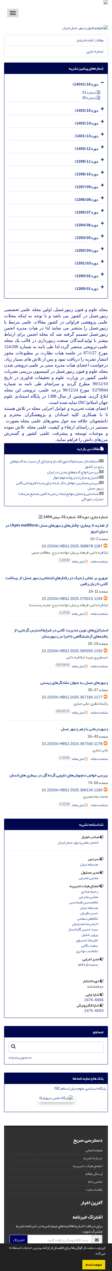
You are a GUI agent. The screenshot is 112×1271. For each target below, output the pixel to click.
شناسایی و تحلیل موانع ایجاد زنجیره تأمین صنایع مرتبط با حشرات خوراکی (61, 496)
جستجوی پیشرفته (20, 1057)
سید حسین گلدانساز (83, 929)
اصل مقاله (72, 561)
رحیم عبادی (89, 891)
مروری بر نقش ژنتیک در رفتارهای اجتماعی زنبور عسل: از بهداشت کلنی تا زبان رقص (56, 581)
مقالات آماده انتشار (90, 40)
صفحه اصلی (94, 1150)
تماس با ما (95, 1181)
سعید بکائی (89, 945)
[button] (93, 1254)
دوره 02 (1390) (86, 276)
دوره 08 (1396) (86, 199)
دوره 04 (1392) (86, 250)
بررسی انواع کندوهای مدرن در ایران (73, 472)
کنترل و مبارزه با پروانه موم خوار (76, 477)
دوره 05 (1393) (86, 237)
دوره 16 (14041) (85, 84)
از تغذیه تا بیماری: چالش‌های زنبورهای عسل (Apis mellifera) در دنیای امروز (56, 528)
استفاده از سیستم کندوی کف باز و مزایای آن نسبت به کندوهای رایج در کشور (57, 464)
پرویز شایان (89, 934)
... (104, 1107)
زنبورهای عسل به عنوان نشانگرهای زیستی (74, 683)
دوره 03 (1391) (86, 263)
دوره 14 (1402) (86, 123)
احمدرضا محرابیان (85, 924)
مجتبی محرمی (88, 878)
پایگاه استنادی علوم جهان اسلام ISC (80, 1088)
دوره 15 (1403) (86, 110)
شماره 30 (89, 98)
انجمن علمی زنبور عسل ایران (78, 842)
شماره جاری (95, 51)
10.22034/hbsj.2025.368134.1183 (72, 790)
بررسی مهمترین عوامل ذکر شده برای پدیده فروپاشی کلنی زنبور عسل (60, 485)
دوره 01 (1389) (86, 288)
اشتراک (18, 1240)
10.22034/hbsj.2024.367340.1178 (72, 743)
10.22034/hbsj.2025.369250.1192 (72, 651)
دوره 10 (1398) (86, 174)
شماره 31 (89, 92)
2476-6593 (94, 1010)
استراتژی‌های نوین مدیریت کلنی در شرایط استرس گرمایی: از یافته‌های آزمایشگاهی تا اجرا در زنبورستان (61, 633)
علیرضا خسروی (87, 940)
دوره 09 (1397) (86, 187)
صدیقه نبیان (89, 864)
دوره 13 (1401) (86, 136)
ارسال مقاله (93, 1173)
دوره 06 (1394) (86, 225)
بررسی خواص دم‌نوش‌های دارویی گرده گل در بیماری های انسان (59, 775)
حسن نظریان (89, 913)
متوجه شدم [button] (94, 1264)
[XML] (41, 517)
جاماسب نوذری (87, 951)
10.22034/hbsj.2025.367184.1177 (72, 697)
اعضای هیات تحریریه (87, 1165)
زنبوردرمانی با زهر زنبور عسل (84, 729)
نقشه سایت (94, 1189)
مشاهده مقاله (99, 561)
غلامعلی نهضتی (87, 918)
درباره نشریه (92, 1158)
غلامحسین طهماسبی (83, 902)
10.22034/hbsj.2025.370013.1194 (72, 598)
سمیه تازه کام (88, 964)
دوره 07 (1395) (86, 212)
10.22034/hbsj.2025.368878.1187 (72, 546)
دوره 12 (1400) (86, 148)
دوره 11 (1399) (86, 161)
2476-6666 (94, 1000)
